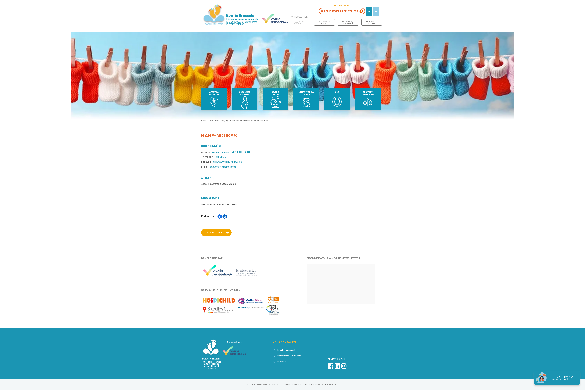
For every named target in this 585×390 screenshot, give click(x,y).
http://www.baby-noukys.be (227, 161)
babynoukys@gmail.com (223, 166)
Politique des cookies (314, 384)
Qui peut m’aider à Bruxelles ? (339, 11)
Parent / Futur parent (286, 350)
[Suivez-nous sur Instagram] (343, 368)
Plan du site (332, 384)
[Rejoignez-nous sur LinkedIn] (337, 368)
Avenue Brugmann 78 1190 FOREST (231, 152)
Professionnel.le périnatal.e (289, 356)
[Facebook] (219, 216)
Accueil (218, 120)
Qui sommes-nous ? (324, 22)
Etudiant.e (281, 361)
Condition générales (292, 384)
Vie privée (276, 384)
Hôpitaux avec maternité (348, 22)
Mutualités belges (371, 22)
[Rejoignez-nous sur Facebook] (330, 368)
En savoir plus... (215, 232)
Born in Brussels (240, 15)
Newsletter (301, 17)
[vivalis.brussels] (275, 18)
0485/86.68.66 (222, 157)
